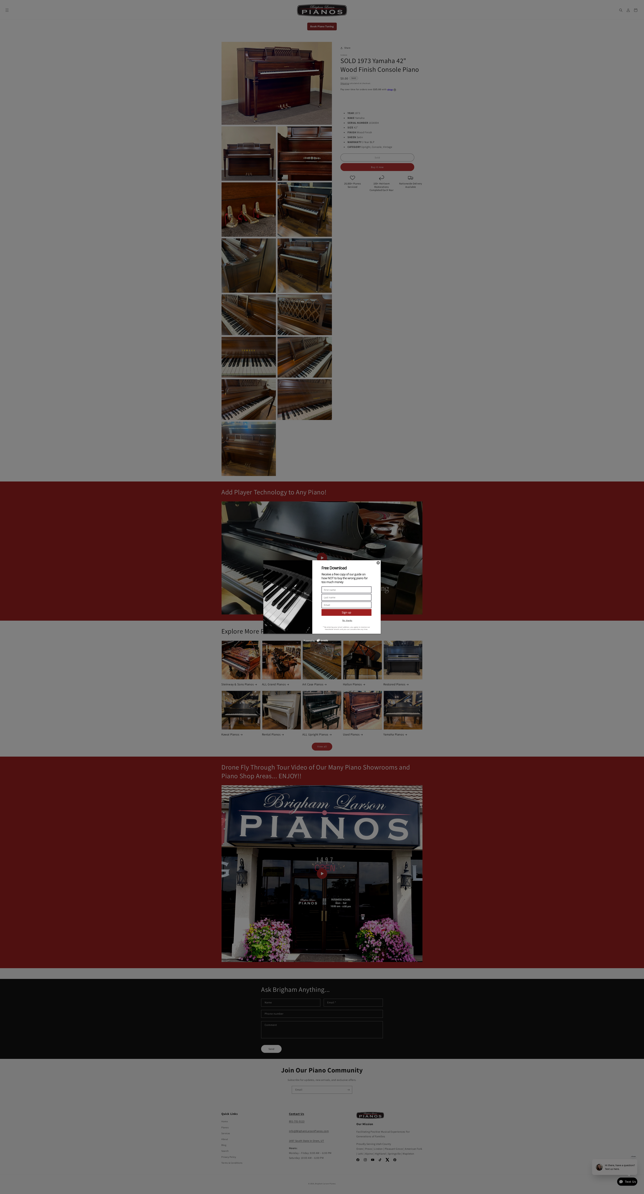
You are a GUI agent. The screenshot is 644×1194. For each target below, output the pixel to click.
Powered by (309, 641)
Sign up (346, 612)
